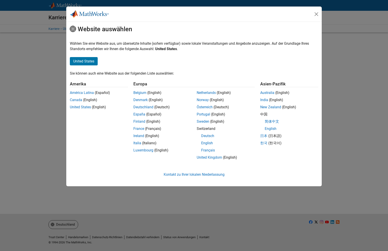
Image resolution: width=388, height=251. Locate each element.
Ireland (138, 136)
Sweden (203, 121)
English (207, 143)
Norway (203, 100)
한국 (263, 143)
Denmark (140, 100)
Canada (76, 100)
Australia (267, 93)
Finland (139, 121)
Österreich (205, 107)
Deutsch (207, 136)
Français (208, 150)
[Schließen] (316, 14)
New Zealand (270, 107)
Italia (137, 143)
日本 (263, 136)
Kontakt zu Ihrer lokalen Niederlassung (194, 174)
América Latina (82, 93)
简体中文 (272, 121)
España (139, 114)
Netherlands (206, 93)
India (264, 100)
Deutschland (143, 107)
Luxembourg (143, 150)
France (138, 129)
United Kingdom (209, 157)
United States (80, 107)
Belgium (139, 93)
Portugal (203, 114)
